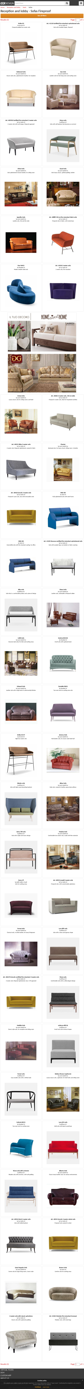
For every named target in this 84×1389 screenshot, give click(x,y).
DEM (2, 1373)
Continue (38, 1387)
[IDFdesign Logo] (7, 3)
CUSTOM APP (6, 1376)
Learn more (46, 1387)
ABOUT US (5, 1378)
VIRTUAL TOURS (7, 1370)
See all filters (42, 16)
